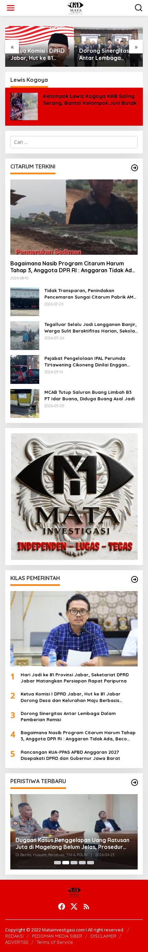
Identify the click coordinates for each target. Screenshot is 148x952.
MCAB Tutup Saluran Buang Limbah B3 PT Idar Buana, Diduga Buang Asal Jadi (89, 395)
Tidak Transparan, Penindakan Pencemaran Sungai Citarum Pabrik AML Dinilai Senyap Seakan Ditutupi (90, 294)
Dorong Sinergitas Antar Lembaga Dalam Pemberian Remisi (104, 54)
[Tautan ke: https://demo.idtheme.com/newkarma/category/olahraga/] (134, 579)
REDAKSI (14, 936)
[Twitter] (74, 906)
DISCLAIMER (103, 936)
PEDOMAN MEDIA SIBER (57, 936)
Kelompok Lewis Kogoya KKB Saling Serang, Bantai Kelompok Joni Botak (90, 99)
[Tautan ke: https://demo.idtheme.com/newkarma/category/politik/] (134, 782)
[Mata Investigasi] (75, 7)
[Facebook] (61, 906)
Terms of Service (55, 942)
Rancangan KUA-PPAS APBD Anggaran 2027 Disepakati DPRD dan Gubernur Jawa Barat (70, 755)
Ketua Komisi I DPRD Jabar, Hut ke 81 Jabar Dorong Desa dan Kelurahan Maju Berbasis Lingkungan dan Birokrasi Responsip (38, 54)
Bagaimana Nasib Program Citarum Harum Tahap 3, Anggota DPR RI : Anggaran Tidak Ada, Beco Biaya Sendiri (73, 267)
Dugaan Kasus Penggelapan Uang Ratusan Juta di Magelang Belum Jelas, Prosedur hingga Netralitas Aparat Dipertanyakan (72, 844)
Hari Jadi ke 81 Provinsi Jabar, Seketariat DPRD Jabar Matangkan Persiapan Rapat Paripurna (75, 678)
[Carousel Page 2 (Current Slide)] (65, 862)
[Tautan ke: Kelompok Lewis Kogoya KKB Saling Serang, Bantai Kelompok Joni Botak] (24, 106)
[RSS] (86, 906)
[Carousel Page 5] (90, 862)
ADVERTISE (17, 942)
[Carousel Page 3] (74, 862)
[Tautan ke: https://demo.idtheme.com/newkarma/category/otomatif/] (134, 168)
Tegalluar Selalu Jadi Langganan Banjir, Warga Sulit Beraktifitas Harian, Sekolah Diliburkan (91, 328)
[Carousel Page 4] (82, 862)
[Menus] (10, 8)
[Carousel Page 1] (57, 862)
